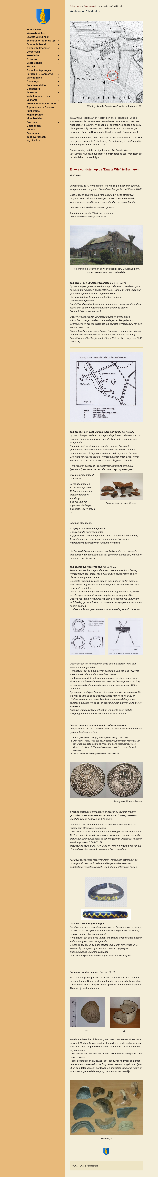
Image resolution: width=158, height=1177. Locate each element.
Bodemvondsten (91, 6)
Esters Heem (75, 6)
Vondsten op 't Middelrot (111, 6)
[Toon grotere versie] (106, 62)
